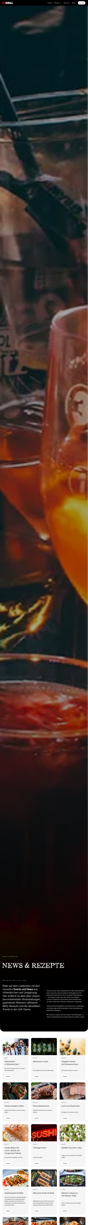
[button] (57, 3)
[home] (8, 3)
